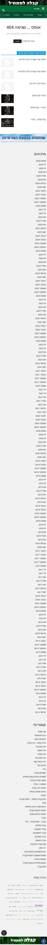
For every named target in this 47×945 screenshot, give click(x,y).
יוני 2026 (42, 168)
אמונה (13, 885)
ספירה (39, 910)
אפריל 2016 (41, 626)
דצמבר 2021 (40, 371)
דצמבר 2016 (40, 596)
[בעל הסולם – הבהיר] (7, 122)
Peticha (41, 885)
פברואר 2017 (40, 588)
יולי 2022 (42, 344)
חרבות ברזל (41, 765)
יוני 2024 (42, 258)
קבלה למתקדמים (39, 833)
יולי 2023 (42, 299)
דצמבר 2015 (40, 641)
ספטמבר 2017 (40, 562)
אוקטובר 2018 (40, 513)
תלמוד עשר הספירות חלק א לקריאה (32, 71)
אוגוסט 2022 (41, 341)
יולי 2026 (42, 164)
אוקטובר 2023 (40, 288)
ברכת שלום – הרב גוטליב (36, 743)
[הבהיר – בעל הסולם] (7, 110)
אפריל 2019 (41, 491)
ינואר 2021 (41, 412)
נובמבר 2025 (40, 194)
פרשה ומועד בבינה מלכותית (35, 806)
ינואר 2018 (41, 547)
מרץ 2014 (42, 708)
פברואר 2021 (40, 408)
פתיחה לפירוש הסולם (38, 814)
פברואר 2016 (40, 633)
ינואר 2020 (41, 457)
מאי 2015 (42, 663)
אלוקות (18, 885)
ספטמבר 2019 (40, 472)
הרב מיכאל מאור (40, 761)
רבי (33, 915)
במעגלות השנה (40, 739)
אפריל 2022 (41, 356)
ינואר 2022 (41, 367)
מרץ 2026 (42, 179)
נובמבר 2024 (40, 239)
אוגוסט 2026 (41, 161)
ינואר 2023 (41, 322)
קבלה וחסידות (40, 825)
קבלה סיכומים (41, 840)
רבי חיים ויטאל (27, 915)
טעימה (11, 902)
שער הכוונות (26, 919)
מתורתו (14, 906)
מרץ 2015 (42, 671)
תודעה (19, 919)
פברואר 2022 (40, 363)
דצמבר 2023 (40, 281)
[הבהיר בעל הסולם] (7, 98)
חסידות (16, 15)
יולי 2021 (42, 389)
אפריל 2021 (41, 401)
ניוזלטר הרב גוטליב (39, 788)
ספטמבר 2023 (40, 292)
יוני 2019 (42, 483)
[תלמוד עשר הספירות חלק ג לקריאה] (7, 62)
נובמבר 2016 (40, 599)
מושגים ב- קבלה (39, 784)
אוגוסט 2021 (41, 386)
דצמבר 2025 (40, 191)
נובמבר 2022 (40, 329)
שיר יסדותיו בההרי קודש (37, 919)
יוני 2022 (42, 348)
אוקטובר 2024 (40, 243)
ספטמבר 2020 (40, 427)
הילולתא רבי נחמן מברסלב (27, 893)
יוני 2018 (42, 528)
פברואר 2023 (40, 318)
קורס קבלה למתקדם (38, 844)
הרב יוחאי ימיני (40, 758)
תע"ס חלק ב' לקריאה (37, 83)
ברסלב (41, 893)
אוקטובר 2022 (40, 333)
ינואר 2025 (41, 232)
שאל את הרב (28, 15)
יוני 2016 (42, 618)
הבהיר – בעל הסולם (38, 107)
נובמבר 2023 (40, 284)
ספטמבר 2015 (40, 648)
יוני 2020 (42, 438)
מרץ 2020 (42, 449)
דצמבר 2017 (40, 551)
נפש (10, 906)
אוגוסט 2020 (41, 431)
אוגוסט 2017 (41, 566)
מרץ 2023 (42, 314)
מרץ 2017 (42, 584)
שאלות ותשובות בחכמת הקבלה (34, 855)
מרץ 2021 (42, 404)
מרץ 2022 (42, 359)
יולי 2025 (42, 209)
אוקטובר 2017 (40, 558)
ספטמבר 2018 (40, 517)
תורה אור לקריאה (11, 919)
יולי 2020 (42, 434)
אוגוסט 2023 (41, 296)
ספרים (43, 795)
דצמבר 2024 (40, 236)
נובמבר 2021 (40, 374)
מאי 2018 (42, 532)
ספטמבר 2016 (40, 607)
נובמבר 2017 (40, 554)
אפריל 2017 (41, 581)
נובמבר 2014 (40, 686)
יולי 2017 (42, 569)
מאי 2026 (42, 172)
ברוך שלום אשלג (19, 889)
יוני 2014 (42, 701)
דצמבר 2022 (40, 326)
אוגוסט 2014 (41, 693)
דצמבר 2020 (40, 416)
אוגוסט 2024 (41, 251)
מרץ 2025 (42, 224)
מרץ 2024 (42, 269)
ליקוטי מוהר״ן (21, 906)
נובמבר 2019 (40, 464)
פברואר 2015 (40, 674)
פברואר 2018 (40, 543)
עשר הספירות (30, 911)
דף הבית (17, 41)
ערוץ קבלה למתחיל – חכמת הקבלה (32, 799)
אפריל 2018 (41, 536)
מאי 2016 (42, 622)
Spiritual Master (33, 885)
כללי (44, 769)
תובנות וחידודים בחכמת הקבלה (34, 863)
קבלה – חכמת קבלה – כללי (35, 821)
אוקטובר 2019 (40, 468)
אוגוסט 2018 (41, 521)
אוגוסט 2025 (41, 206)
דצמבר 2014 (40, 682)
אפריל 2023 (41, 311)
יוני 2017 (42, 573)
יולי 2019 (42, 479)
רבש (16, 915)
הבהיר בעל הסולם (39, 95)
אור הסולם (42, 731)
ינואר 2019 (41, 502)
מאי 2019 (42, 487)
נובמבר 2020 (40, 419)
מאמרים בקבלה (40, 773)
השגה (24, 897)
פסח (44, 803)
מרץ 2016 (42, 629)
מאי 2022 (42, 352)
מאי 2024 (42, 262)
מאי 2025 (42, 217)
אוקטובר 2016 (40, 603)
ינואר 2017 (41, 592)
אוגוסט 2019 (41, 476)
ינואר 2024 (41, 277)
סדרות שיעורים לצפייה (37, 791)
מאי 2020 (42, 442)
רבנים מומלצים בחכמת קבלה (35, 851)
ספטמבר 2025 (40, 202)
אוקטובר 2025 (40, 198)
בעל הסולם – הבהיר (38, 119)
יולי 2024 (42, 254)
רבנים (20, 915)
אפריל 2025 (41, 221)
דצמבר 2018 (40, 506)
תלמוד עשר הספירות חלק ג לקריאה (32, 59)
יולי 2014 (42, 697)
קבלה (40, 15)
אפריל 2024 (41, 266)
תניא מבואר (40, 923)
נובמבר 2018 (40, 509)
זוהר (20, 897)
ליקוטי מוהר (30, 906)
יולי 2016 (42, 614)
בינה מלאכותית (40, 735)
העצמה (17, 893)
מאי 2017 (42, 577)
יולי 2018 (42, 524)
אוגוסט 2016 (41, 611)
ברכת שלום (10, 889)
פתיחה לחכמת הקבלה (37, 810)
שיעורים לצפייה (40, 859)
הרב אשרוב (41, 750)
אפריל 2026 (41, 176)
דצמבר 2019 (40, 461)
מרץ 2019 (42, 494)
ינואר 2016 (41, 637)
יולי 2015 (42, 656)
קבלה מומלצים (40, 836)
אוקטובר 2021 (40, 378)
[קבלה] (23, 2)
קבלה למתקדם (40, 829)
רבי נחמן (42, 848)
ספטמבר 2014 (40, 689)
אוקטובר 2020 (40, 423)
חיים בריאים (40, 902)
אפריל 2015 (41, 667)
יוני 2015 (42, 659)
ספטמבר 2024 (40, 247)
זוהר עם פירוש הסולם (11, 897)
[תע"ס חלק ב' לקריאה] (7, 86)
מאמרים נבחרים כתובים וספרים (34, 776)
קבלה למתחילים (13, 911)
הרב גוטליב (41, 754)
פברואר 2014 (40, 712)
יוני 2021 (42, 393)
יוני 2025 (42, 213)
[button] (3, 8)
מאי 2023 (42, 307)
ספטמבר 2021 (40, 382)
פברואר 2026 (40, 183)
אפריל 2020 (41, 446)
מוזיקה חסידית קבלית (38, 780)
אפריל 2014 (41, 704)
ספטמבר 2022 (40, 337)
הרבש (29, 897)
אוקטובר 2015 (40, 644)
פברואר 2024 (40, 273)
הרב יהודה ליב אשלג (37, 897)
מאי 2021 (42, 397)
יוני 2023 (42, 303)
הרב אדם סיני (41, 746)
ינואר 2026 (41, 187)
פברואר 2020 (40, 453)
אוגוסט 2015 (41, 652)
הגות (37, 893)
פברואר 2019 (40, 498)
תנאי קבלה (42, 866)
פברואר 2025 (40, 228)
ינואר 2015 (41, 678)
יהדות (39, 905)
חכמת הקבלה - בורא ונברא (28, 902)
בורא (9, 885)
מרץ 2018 (42, 539)
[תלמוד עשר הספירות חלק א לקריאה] (7, 74)
